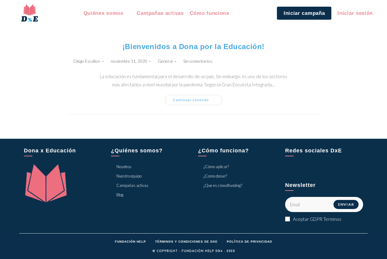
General (165, 61)
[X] (292, 169)
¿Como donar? (215, 176)
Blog (119, 194)
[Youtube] (334, 169)
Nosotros (124, 166)
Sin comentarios (198, 61)
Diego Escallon (86, 61)
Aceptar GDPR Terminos (317, 219)
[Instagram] (320, 169)
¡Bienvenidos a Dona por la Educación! (193, 46)
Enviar (346, 204)
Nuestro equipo (128, 176)
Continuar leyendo (197, 101)
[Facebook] (306, 169)
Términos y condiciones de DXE (186, 241)
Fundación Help (130, 241)
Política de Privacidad (249, 241)
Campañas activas (132, 185)
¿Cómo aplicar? (216, 166)
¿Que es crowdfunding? (222, 185)
